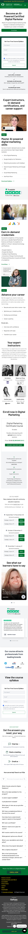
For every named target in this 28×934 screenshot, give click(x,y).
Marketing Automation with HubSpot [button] (13, 163)
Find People (4, 889)
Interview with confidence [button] (10, 327)
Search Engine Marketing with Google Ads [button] (13, 168)
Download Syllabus (6, 181)
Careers (3, 885)
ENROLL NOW (14, 931)
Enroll (21, 520)
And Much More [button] (7, 176)
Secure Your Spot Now (14, 445)
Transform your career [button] (9, 334)
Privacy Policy (5, 883)
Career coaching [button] (7, 319)
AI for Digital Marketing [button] (9, 155)
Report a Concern (5, 877)
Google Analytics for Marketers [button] (11, 159)
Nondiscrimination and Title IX (9, 879)
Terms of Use (14, 923)
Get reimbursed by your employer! (14, 463)
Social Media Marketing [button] (9, 172)
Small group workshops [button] (9, 315)
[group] (13, 627)
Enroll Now (14, 30)
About (2, 887)
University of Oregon (8, 892)
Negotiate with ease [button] (8, 331)
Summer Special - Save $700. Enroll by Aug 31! (14, 1)
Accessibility (4, 881)
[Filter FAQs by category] (3, 779)
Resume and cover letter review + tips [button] (14, 307)
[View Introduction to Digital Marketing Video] (14, 122)
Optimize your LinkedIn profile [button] (11, 311)
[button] (14, 787)
